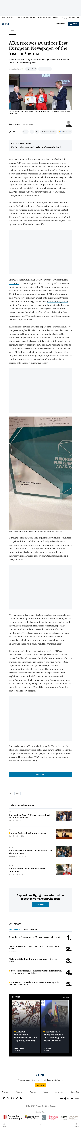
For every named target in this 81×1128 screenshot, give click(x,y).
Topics (45, 1092)
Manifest (5, 1092)
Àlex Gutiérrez (14, 124)
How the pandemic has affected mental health (42, 217)
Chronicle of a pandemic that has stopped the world (35, 221)
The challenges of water (38, 316)
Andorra (33, 17)
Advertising (59, 1092)
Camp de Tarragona (58, 17)
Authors (33, 1092)
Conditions (45, 1106)
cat (70, 17)
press (17, 793)
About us (19, 1092)
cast (73, 17)
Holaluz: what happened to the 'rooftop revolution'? (36, 147)
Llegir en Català (31, 69)
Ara (11, 793)
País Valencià (25, 17)
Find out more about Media (21, 805)
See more (66, 997)
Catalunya (10, 17)
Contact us (75, 1092)
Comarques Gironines (44, 17)
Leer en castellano (45, 69)
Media (12, 30)
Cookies (53, 1106)
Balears (17, 17)
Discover (16, 997)
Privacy (38, 1106)
